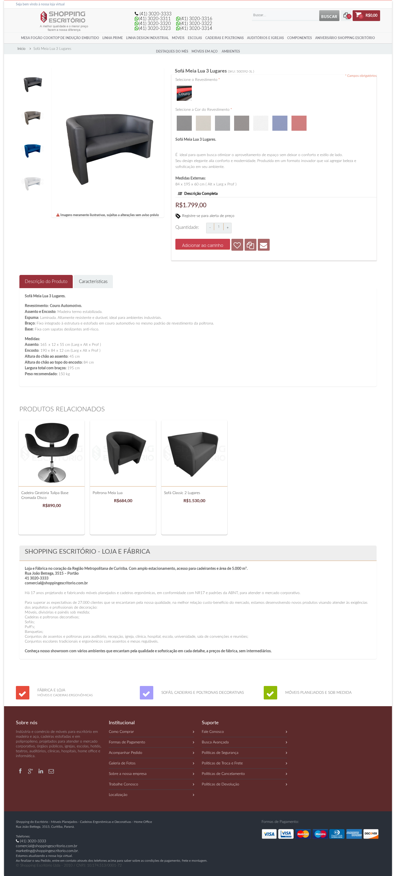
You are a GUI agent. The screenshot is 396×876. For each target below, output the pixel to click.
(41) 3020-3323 (155, 28)
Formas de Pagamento (127, 742)
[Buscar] (329, 15)
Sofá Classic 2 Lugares (182, 493)
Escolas (195, 38)
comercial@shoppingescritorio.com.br (46, 846)
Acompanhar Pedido (125, 753)
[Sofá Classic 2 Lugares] (194, 453)
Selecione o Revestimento (197, 80)
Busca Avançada (215, 742)
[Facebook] (21, 770)
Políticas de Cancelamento (223, 774)
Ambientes (231, 51)
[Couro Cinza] (222, 117)
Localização (118, 795)
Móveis (178, 38)
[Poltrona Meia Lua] (123, 453)
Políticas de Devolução (220, 784)
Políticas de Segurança (220, 753)
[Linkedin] (41, 770)
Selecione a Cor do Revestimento (203, 110)
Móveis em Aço (205, 51)
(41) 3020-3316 (196, 18)
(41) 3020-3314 (196, 28)
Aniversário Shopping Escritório (345, 38)
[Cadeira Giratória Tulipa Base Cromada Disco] (52, 453)
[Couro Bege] (203, 117)
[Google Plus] (31, 770)
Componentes (299, 38)
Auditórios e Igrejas (265, 38)
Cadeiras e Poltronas (224, 38)
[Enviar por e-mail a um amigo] (264, 245)
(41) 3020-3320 (155, 23)
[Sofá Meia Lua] (32, 70)
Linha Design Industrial (147, 38)
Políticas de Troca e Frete (222, 763)
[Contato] (51, 770)
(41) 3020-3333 (155, 14)
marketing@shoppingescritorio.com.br (47, 851)
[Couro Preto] (184, 117)
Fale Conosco (213, 732)
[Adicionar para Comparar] (250, 245)
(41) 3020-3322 (196, 23)
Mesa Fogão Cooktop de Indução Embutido (60, 38)
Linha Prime (112, 38)
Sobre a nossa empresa (128, 774)
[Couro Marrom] (242, 117)
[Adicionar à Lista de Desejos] (237, 245)
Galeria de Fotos (122, 763)
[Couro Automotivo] (184, 87)
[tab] (46, 281)
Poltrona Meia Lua (108, 493)
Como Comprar (121, 732)
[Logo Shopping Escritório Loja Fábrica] (63, 11)
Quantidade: (187, 227)
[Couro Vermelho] (299, 117)
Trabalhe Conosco (123, 784)
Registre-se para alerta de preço (208, 216)
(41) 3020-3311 (155, 18)
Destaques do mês (172, 51)
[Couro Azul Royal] (280, 117)
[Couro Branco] (261, 117)
